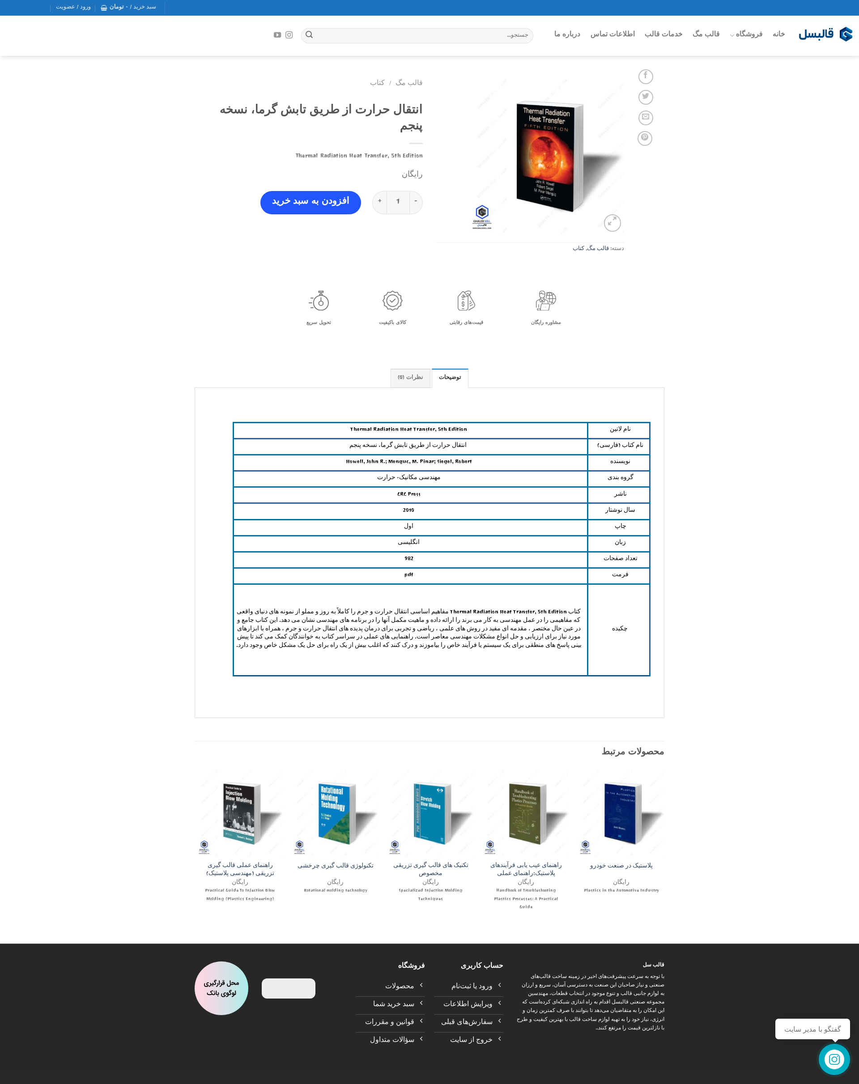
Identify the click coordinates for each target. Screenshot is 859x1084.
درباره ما (567, 35)
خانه (779, 35)
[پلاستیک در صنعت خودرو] (621, 813)
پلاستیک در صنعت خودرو (621, 867)
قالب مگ (706, 35)
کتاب (578, 249)
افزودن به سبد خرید (310, 202)
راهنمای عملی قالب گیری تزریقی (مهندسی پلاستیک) (240, 871)
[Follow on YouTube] (277, 35)
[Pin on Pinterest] (645, 138)
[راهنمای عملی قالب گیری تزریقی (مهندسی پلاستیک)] (240, 813)
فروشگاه (749, 35)
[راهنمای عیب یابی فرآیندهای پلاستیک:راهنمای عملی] (526, 813)
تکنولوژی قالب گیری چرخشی (336, 867)
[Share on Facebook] (645, 76)
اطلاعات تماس (613, 35)
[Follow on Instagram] (289, 35)
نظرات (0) (410, 378)
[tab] (450, 378)
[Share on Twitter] (645, 97)
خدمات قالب (664, 35)
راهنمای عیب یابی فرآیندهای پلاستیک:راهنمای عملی (526, 871)
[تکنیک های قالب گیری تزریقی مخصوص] (430, 813)
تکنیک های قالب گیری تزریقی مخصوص (430, 871)
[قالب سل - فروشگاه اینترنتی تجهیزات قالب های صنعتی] (825, 36)
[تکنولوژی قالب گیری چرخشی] (335, 813)
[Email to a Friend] (645, 118)
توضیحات (450, 378)
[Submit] (309, 35)
